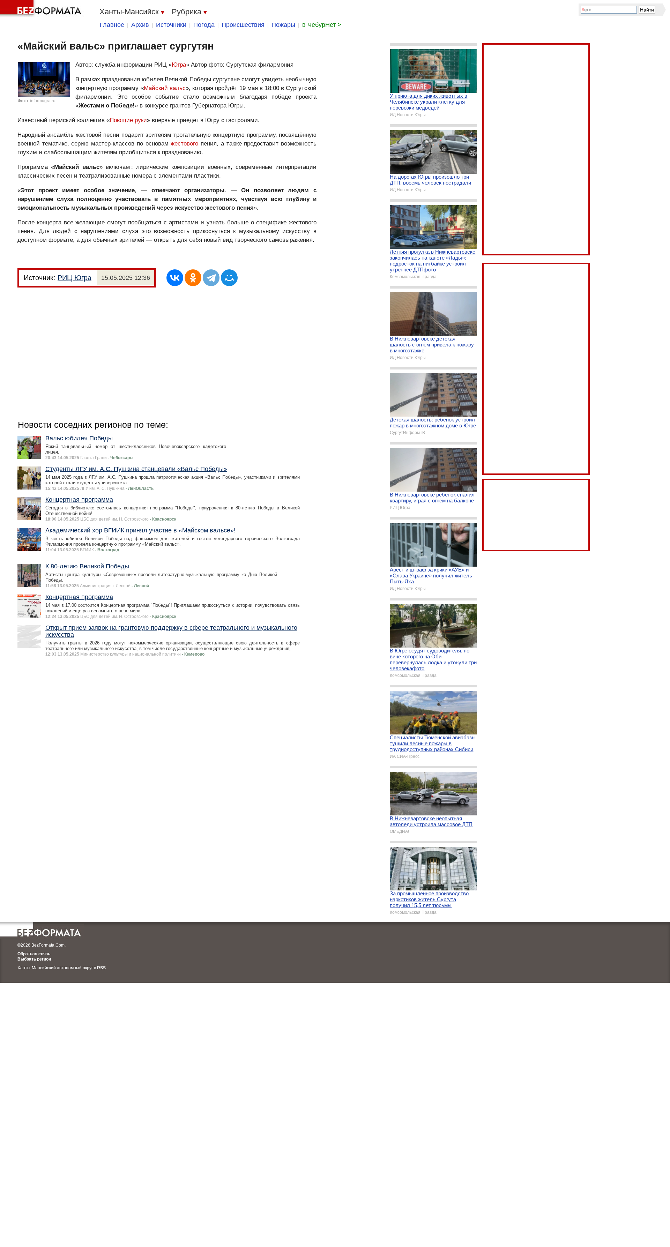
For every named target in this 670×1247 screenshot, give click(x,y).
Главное (112, 24)
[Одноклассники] (193, 277)
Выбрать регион (34, 959)
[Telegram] (211, 277)
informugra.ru (42, 100)
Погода (204, 24)
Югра (179, 64)
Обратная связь (33, 953)
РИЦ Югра (74, 278)
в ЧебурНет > (321, 24)
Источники (171, 24)
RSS (101, 967)
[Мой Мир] (229, 277)
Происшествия (243, 24)
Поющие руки (128, 120)
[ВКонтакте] (174, 277)
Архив (140, 24)
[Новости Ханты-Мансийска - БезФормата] (42, 8)
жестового (184, 143)
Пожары (283, 24)
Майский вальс (165, 88)
